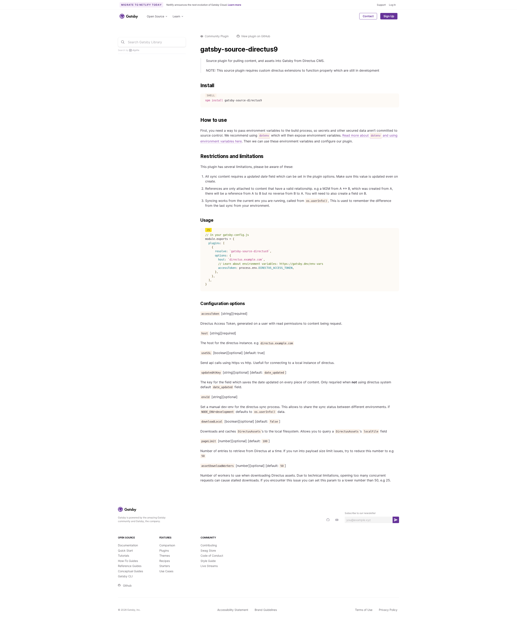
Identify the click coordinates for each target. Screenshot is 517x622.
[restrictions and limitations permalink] (198, 156)
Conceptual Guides (130, 571)
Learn (176, 16)
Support (381, 4)
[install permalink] (198, 86)
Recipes (164, 561)
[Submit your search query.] (123, 42)
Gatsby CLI (125, 576)
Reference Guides (129, 566)
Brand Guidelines (266, 609)
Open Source (155, 16)
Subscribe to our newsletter (360, 513)
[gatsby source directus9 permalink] (198, 49)
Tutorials (123, 555)
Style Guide (208, 561)
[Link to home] (129, 16)
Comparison (167, 545)
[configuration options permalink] (198, 303)
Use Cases (166, 571)
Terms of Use (363, 609)
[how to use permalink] (198, 120)
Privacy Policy (388, 609)
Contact (368, 16)
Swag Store (208, 550)
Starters (164, 566)
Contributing (209, 545)
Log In (392, 4)
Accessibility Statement (232, 609)
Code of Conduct (212, 555)
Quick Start (125, 550)
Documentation (128, 545)
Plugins (164, 550)
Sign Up (389, 16)
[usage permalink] (198, 220)
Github (127, 585)
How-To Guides (128, 561)
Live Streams (209, 566)
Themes (164, 555)
